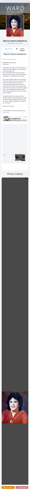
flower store (6, 112)
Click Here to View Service (9, 59)
